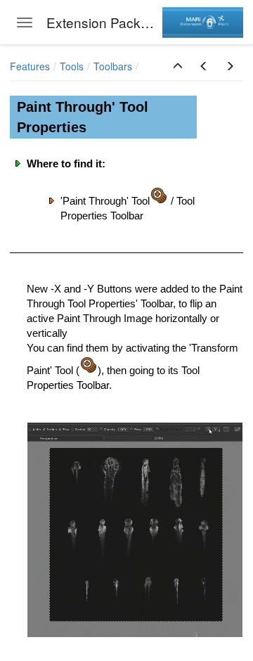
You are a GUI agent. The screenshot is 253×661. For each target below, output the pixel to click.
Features (30, 66)
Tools (72, 66)
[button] (177, 66)
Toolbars (112, 66)
